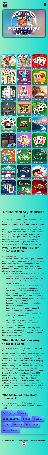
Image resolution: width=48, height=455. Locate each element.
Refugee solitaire (39, 124)
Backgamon (8, 108)
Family (38, 419)
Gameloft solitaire (39, 93)
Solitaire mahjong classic (8, 93)
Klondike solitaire (24, 108)
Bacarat (24, 187)
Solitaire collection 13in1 (39, 140)
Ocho (24, 140)
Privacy (26, 440)
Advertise (41, 440)
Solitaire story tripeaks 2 (24, 61)
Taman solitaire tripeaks (39, 61)
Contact (20, 440)
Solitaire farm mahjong (39, 77)
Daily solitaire (8, 172)
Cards (22, 413)
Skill (26, 419)
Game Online (12, 4)
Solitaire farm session (8, 61)
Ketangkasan (10, 430)
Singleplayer (11, 419)
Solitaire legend (39, 108)
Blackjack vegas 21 (39, 187)
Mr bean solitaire (8, 124)
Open (45, 4)
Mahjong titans (8, 77)
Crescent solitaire (24, 172)
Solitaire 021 (8, 156)
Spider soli (24, 77)
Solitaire (9, 413)
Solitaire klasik (39, 156)
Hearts (24, 124)
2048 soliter (8, 140)
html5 (6, 424)
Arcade (18, 424)
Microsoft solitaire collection (8, 187)
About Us (34, 440)
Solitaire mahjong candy (24, 93)
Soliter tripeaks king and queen (39, 172)
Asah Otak (32, 424)
